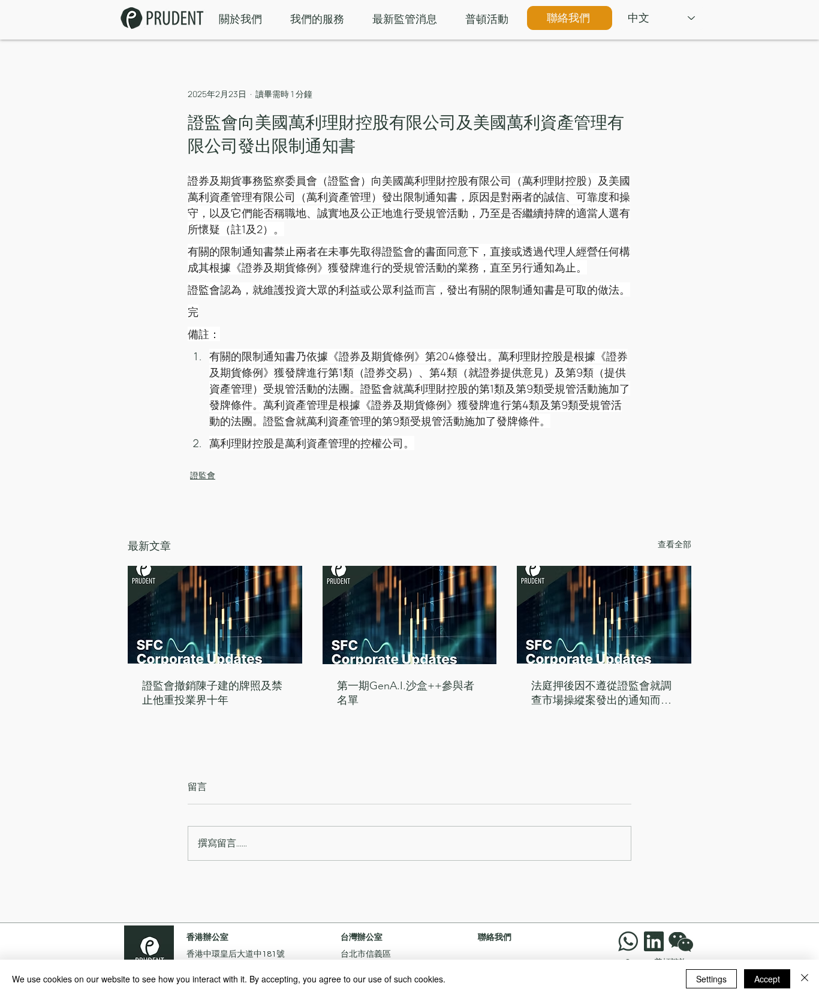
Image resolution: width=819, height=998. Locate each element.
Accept (767, 979)
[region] (683, 941)
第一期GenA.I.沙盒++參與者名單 (405, 693)
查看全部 (674, 544)
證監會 (202, 475)
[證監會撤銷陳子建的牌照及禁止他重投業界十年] (215, 615)
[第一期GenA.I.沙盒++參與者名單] (410, 615)
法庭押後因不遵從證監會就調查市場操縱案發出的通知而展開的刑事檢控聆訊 (601, 693)
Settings (711, 979)
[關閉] (804, 978)
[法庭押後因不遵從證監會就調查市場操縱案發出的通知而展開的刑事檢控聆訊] (604, 615)
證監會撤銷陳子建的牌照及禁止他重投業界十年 (212, 693)
